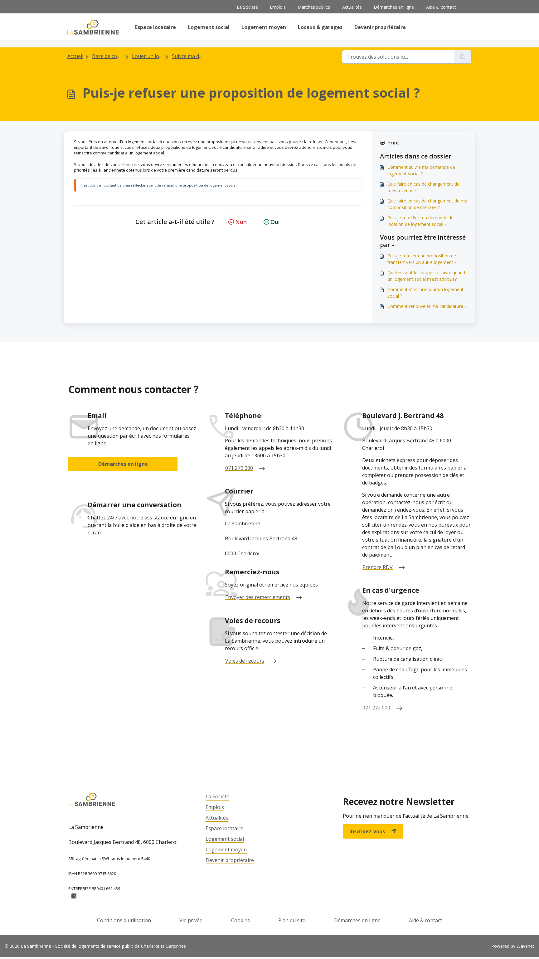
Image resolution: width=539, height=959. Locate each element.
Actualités (352, 7)
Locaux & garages (320, 27)
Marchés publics (314, 7)
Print (393, 142)
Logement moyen (263, 27)
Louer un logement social (162, 56)
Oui (275, 222)
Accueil (75, 56)
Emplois (278, 7)
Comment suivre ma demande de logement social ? (421, 170)
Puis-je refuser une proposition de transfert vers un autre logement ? (421, 259)
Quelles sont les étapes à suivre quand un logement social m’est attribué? (426, 276)
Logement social (209, 27)
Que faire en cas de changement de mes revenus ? (423, 187)
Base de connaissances (119, 56)
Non (241, 222)
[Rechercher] (463, 57)
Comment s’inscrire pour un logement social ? (425, 292)
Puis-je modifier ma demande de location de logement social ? (420, 221)
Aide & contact (441, 7)
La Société (247, 7)
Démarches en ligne (394, 7)
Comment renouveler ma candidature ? (426, 306)
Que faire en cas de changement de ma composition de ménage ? (427, 204)
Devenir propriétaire (380, 27)
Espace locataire (155, 27)
